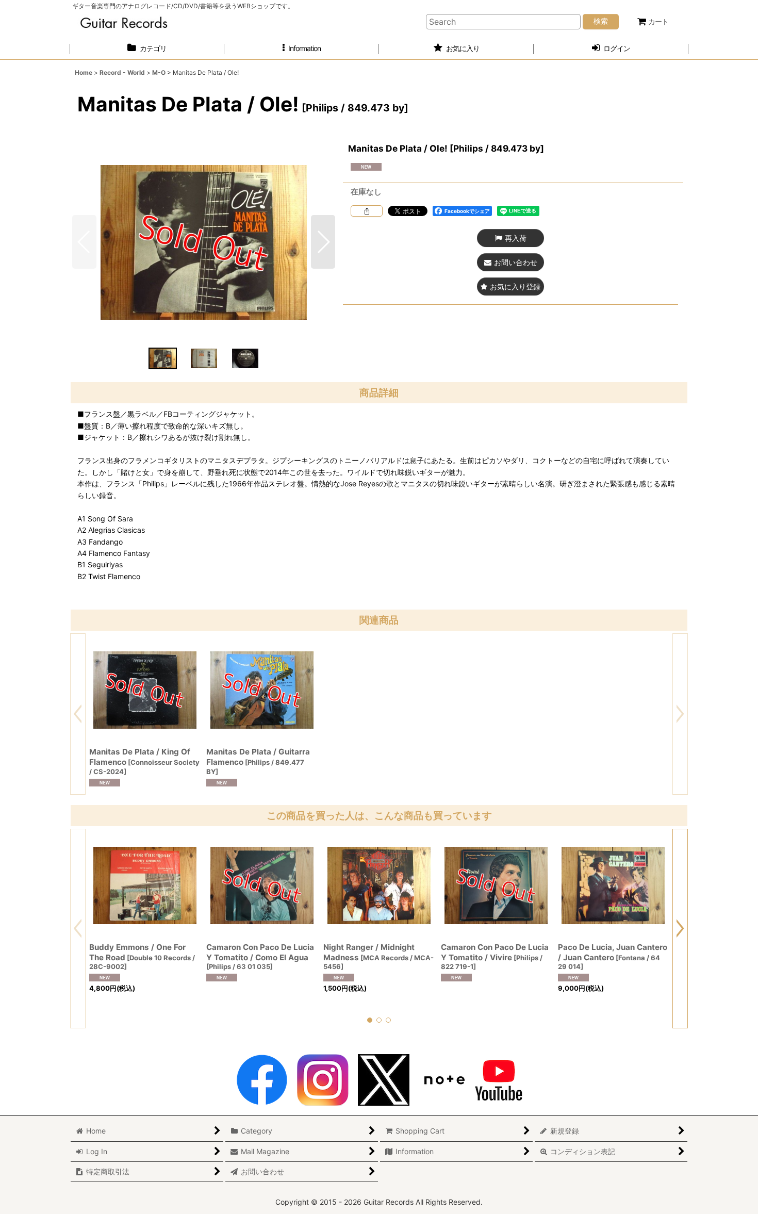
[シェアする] (367, 211)
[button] (301, 48)
